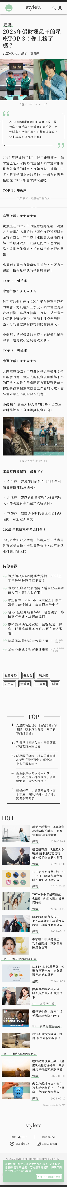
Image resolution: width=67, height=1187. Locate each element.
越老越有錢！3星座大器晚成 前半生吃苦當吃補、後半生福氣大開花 (48, 853)
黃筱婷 (34, 53)
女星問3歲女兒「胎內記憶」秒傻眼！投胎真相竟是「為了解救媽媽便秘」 (36, 729)
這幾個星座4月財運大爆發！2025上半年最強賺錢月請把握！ (35, 578)
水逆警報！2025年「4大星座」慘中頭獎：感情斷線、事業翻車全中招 (35, 602)
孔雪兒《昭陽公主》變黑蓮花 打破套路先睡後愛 (37, 744)
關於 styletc (19, 1137)
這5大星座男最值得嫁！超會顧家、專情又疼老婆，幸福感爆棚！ (36, 614)
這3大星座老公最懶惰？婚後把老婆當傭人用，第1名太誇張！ (36, 590)
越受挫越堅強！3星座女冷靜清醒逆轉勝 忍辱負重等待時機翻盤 (48, 831)
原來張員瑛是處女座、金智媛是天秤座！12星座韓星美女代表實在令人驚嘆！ (35, 628)
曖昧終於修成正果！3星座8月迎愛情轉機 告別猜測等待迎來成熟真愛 (48, 1065)
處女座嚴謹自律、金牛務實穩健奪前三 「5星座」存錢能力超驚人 (48, 1088)
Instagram (49, 1143)
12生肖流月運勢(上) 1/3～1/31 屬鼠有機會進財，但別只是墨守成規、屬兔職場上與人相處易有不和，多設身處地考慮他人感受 (48, 876)
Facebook (22, 1143)
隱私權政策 (15, 1167)
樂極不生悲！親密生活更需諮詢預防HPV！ (47, 1013)
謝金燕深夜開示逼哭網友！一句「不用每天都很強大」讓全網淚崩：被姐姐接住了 (36, 777)
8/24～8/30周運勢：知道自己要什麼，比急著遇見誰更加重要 (48, 970)
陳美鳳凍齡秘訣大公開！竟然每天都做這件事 (47, 993)
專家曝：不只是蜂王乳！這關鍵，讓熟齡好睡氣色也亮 (47, 943)
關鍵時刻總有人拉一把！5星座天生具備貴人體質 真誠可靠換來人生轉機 (48, 921)
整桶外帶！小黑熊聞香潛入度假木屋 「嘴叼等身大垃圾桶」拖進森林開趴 (36, 794)
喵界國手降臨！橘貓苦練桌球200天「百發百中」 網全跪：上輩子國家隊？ (36, 759)
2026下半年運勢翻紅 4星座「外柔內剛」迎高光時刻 (48, 898)
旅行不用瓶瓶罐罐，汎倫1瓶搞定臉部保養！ (47, 1036)
